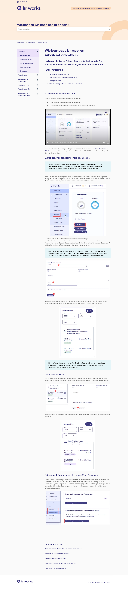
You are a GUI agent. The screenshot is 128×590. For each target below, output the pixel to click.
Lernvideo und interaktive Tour (59, 74)
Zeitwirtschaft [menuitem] (25, 55)
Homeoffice (98, 149)
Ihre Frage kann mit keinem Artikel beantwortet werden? (91, 8)
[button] (37, 51)
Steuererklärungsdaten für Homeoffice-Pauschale (65, 84)
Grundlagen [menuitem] (23, 71)
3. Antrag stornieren (55, 374)
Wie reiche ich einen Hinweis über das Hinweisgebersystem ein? (63, 549)
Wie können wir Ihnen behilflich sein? (43, 25)
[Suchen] (109, 29)
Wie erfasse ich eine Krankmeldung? (55, 568)
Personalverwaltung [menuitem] (26, 63)
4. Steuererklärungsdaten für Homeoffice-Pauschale (71, 475)
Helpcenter (20, 42)
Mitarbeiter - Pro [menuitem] (23, 85)
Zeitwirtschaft (42, 42)
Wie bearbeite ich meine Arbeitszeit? (56, 558)
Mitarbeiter (31, 42)
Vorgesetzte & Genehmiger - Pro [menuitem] (24, 94)
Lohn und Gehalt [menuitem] (25, 67)
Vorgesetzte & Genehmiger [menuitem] (23, 80)
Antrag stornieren (55, 81)
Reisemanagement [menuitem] (26, 59)
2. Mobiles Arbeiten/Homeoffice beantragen (67, 157)
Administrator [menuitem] (22, 75)
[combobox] (62, 29)
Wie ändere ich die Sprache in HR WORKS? (57, 553)
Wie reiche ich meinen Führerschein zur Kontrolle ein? (60, 563)
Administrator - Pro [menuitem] (24, 89)
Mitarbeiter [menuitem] (21, 51)
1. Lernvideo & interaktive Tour (60, 93)
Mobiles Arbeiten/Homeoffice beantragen (63, 77)
